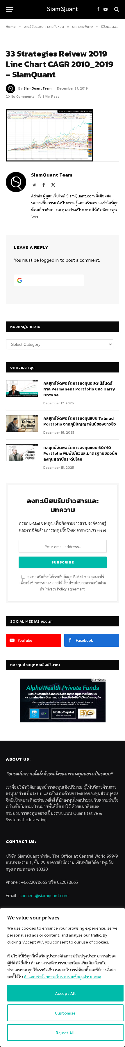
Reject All (65, 1032)
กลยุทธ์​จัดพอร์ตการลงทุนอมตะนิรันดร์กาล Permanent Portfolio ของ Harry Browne (79, 389)
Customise (65, 1012)
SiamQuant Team (37, 88)
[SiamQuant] (62, 9)
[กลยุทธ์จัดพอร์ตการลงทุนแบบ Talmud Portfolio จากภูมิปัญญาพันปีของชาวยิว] (22, 423)
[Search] (116, 9)
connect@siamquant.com (44, 895)
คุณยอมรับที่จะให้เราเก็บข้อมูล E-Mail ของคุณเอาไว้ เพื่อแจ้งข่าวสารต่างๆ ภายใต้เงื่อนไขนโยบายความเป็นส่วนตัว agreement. (62, 583)
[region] (62, 977)
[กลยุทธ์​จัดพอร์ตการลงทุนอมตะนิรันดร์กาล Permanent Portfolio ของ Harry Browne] (22, 388)
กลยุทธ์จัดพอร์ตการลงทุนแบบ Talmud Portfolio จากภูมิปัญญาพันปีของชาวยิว (79, 421)
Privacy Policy (56, 589)
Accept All (65, 993)
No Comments (22, 96)
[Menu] (9, 9)
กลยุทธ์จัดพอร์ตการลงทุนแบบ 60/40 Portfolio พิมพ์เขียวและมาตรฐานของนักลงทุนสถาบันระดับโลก (80, 453)
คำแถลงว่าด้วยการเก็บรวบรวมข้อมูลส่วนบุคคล (62, 976)
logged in (49, 260)
